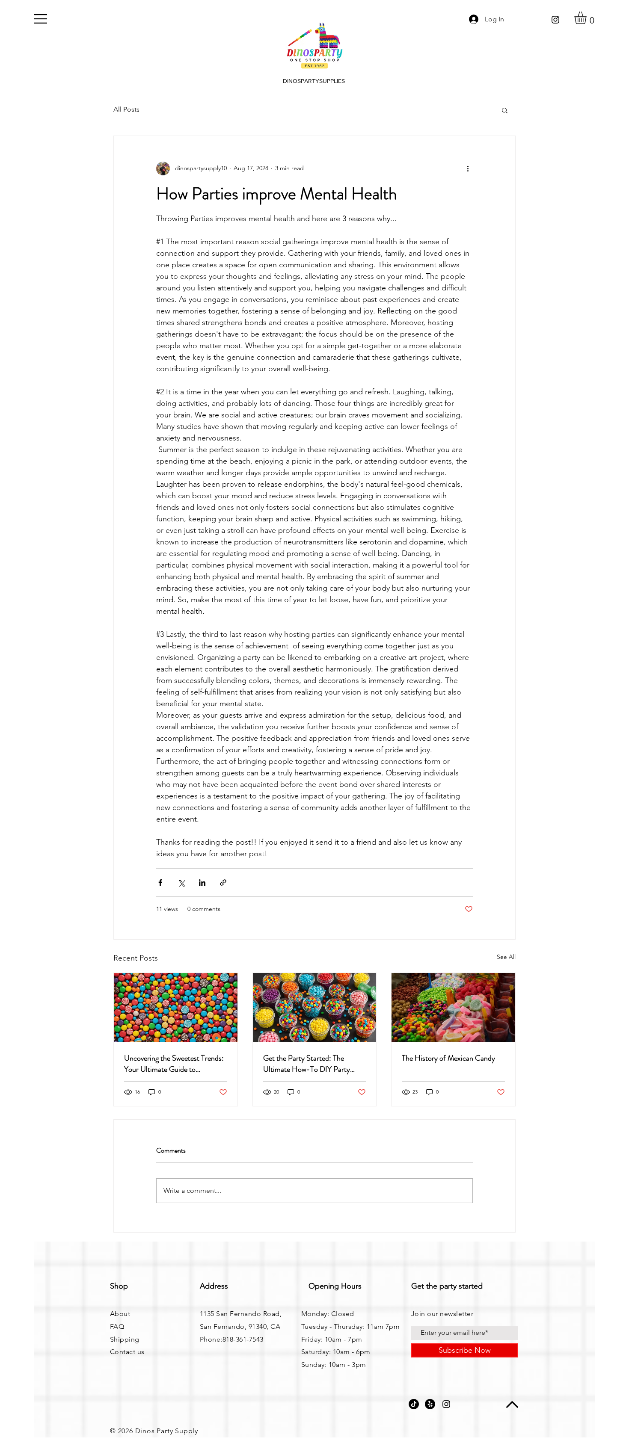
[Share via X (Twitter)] (181, 882)
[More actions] (468, 168)
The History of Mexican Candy (448, 1058)
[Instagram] (555, 20)
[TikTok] (414, 1404)
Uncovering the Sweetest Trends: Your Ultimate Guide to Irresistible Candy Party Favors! (174, 1064)
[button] (40, 19)
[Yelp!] (430, 1404)
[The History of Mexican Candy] (453, 1007)
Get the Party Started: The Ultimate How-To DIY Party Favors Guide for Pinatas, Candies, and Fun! (306, 1064)
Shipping (124, 1339)
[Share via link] (223, 882)
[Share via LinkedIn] (202, 882)
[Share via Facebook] (160, 882)
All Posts (126, 109)
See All (506, 957)
